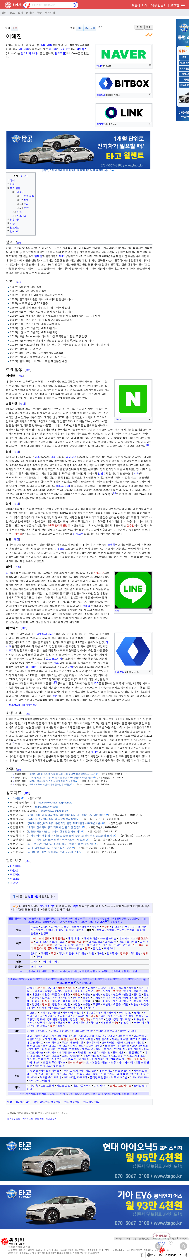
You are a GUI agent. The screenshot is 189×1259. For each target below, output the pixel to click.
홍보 (52, 1025)
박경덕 (117, 991)
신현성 (126, 926)
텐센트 (95, 752)
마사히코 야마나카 (37, 1030)
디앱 (70, 666)
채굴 (39, 12)
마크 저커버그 (127, 938)
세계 (65, 971)
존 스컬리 (138, 945)
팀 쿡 (87, 948)
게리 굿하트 (34, 1035)
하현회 (141, 930)
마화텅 (100, 953)
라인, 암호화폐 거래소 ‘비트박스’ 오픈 (49, 847)
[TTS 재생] (142, 1255)
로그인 (174, 5)
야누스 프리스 (103, 1049)
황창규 (45, 933)
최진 (125, 1004)
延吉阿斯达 (144, 1238)
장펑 (108, 1019)
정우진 (130, 525)
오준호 (46, 997)
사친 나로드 (77, 1045)
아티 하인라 (49, 1049)
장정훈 (137, 1001)
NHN (62, 256)
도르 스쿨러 (47, 1085)
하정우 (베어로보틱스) (52, 1007)
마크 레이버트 (138, 1039)
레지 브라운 (91, 938)
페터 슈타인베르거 (39, 1080)
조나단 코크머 (122, 945)
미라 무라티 (92, 1042)
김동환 (92, 987)
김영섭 (132, 987)
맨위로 (183, 1246)
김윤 (141, 987)
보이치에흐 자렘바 (112, 1042)
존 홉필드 (70, 1059)
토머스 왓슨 (93, 1062)
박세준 (85, 926)
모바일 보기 (51, 1119)
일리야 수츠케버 (71, 1055)
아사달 (119, 1238)
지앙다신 (85, 1019)
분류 (9, 1102)
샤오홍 (48, 1015)
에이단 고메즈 (67, 1052)
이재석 (50, 930)
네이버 (100, 65)
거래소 (51, 633)
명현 (98, 991)
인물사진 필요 (22, 1102)
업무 (87, 971)
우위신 (119, 1015)
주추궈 (41, 1022)
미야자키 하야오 (60, 1030)
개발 (38, 971)
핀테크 (86, 605)
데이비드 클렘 (88, 1070)
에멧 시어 (51, 1052)
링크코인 (101, 124)
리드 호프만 (86, 1039)
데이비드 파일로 (40, 938)
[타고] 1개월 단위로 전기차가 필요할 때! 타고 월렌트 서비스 (77, 170)
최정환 (131, 930)
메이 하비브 (52, 1042)
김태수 (69, 991)
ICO (96, 683)
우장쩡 (130, 1015)
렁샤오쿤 (90, 1012)
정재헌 (46, 1004)
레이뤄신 (81, 953)
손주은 (105, 926)
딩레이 (34, 953)
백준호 (56, 994)
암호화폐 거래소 (30, 53)
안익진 (137, 994)
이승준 (137, 997)
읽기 (72, 28)
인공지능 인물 (91, 1102)
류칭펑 (138, 1012)
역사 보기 (90, 28)
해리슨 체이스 (43, 1065)
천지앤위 (73, 1022)
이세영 (127, 997)
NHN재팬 (99, 572)
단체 (81, 971)
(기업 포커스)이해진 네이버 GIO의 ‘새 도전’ (61, 839)
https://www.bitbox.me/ (53, 810)
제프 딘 (80, 945)
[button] (145, 918)
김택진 (75, 926)
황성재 (91, 1007)
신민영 (107, 994)
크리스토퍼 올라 (135, 1059)
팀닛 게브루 (109, 1062)
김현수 (79, 991)
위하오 (140, 1015)
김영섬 (122, 987)
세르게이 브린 (57, 941)
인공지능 (30, 971)
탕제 (115, 1022)
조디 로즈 (43, 1059)
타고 (174, 1238)
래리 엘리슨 (59, 938)
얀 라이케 (119, 1049)
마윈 (91, 953)
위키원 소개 (27, 1119)
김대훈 (81, 987)
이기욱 (107, 997)
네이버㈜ (46, 44)
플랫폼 (111, 544)
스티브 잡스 (96, 941)
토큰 (55, 695)
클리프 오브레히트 (120, 1085)
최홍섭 (135, 1004)
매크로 (61, 548)
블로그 (59, 485)
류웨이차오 (124, 1012)
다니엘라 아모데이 (83, 1035)
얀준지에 (60, 1015)
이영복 (39, 930)
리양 (61, 953)
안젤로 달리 (84, 1074)
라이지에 (68, 1012)
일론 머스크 (52, 1055)
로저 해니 (109, 948)
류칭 (53, 953)
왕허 (110, 1015)
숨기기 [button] (23, 176)
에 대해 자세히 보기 (23, 705)
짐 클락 (48, 948)
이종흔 (66, 1001)
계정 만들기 (158, 5)
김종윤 (38, 991)
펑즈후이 (126, 1022)
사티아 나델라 (94, 1045)
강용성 (31, 987)
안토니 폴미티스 (127, 941)
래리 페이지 (75, 938)
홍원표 (34, 933)
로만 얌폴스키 (69, 1039)
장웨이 (41, 1019)
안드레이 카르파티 (69, 1049)
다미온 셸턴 (124, 1035)
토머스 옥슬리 (76, 1062)
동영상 (30, 12)
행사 (129, 971)
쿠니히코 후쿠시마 (106, 1030)
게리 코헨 (48, 1035)
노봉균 (89, 991)
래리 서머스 (52, 1039)
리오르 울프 (63, 1085)
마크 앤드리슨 (108, 938)
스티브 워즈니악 (77, 941)
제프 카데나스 (136, 1055)
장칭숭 (74, 1019)
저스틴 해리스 (91, 1055)
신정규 (117, 994)
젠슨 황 (107, 945)
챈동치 (51, 1022)
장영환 (110, 930)
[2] (114, 493)
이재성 (36, 1001)
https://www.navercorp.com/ (54, 802)
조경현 (76, 1004)
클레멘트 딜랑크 (99, 1077)
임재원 (117, 1001)
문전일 (107, 991)
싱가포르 (65, 49)
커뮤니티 (50, 12)
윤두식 (86, 997)
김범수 (102, 473)
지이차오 (98, 1019)
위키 (4, 12)
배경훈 (36, 994)
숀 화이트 (123, 1045)
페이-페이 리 (125, 1062)
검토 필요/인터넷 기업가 (47, 1102)
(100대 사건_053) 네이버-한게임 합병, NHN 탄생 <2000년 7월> (61, 777)
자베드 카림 (45, 945)
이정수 (46, 1001)
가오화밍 (32, 1012)
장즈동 (124, 953)
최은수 (117, 1004)
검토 (75, 906)
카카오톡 (78, 533)
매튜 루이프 (106, 1070)
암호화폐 (42, 633)
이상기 (117, 997)
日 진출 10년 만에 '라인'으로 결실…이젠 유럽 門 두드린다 (61, 843)
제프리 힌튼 (119, 1055)
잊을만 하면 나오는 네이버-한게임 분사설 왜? (54, 831)
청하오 (94, 1022)
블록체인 (106, 971)
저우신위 (139, 1019)
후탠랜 (61, 1025)
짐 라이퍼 (83, 1059)
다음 (53, 456)
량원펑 (79, 1012)
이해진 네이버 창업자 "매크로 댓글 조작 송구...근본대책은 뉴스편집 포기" (70, 835)
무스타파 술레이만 (72, 1042)
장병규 (100, 930)
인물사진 (33, 896)
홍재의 (81, 1007)
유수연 (56, 997)
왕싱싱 (94, 1015)
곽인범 (51, 987)
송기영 (97, 994)
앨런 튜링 (122, 1074)
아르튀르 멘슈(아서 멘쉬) (60, 1074)
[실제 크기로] (149, 65)
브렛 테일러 (50, 1045)
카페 (67, 485)
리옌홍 (70, 953)
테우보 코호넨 (119, 1077)
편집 (80, 28)
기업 (76, 971)
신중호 (116, 926)
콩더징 (39, 956)
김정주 (65, 926)
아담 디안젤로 (140, 1045)
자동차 (45, 971)
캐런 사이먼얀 (100, 1059)
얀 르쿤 (134, 1074)
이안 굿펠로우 (134, 1052)
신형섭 (127, 994)
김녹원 (61, 987)
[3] (55, 682)
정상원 (36, 1004)
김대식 (71, 987)
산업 (70, 971)
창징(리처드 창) (122, 1019)
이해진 (16, 798)
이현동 (107, 1001)
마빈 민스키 (102, 1039)
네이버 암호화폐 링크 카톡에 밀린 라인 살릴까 (52, 781)
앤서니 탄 (36, 966)
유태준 (76, 997)
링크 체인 (31, 666)
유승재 (66, 997)
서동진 (76, 994)
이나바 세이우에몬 (82, 1030)
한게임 (38, 256)
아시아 (58, 971)
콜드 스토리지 (54, 658)
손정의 (34, 961)
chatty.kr (183, 1238)
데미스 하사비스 (49, 1070)
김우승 (55, 926)
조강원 (66, 1004)
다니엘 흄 (32, 1085)
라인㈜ (53, 49)
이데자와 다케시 (50, 961)
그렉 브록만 (63, 1035)
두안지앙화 (53, 1012)
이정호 (56, 1001)
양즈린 (71, 1015)
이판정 (70, 930)
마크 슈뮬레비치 (82, 1085)
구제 (42, 1012)
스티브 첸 (110, 941)
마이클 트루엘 (120, 1039)
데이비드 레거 (70, 1070)
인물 (11, 918)
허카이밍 (42, 1025)
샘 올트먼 (110, 1045)
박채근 (137, 991)
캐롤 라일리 (117, 1059)
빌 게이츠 (41, 941)
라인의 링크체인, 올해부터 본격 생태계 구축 (53, 851)
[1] (147, 445)
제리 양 (69, 945)
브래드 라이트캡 (134, 1042)
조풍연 (121, 930)
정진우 (56, 1004)
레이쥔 (45, 953)
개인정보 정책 (13, 1119)
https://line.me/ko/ (45, 806)
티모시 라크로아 (139, 1077)
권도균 (34, 926)
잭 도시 (58, 945)
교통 (51, 971)
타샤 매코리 (34, 1062)
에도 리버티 (134, 1049)
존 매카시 (56, 1059)
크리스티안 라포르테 (75, 1077)
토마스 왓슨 (75, 948)
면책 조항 (39, 1119)
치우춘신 (106, 1022)
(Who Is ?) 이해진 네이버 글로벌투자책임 (50, 784)
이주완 (76, 1001)
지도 (98, 971)
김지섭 (48, 991)
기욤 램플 (32, 1070)
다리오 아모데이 (105, 1035)
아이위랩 (17, 533)
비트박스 (101, 95)
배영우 (46, 994)
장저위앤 (52, 1019)
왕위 (103, 1015)
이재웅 (60, 930)
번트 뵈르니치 (123, 1070)
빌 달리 (63, 1045)
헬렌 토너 (58, 1065)
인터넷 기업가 (47, 906)
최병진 (107, 1004)
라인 (117, 610)
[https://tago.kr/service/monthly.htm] (78, 149)
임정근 (127, 1001)
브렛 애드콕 (34, 1045)
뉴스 (12, 12)
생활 (92, 971)
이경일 (97, 997)
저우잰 (31, 1022)
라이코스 (71, 456)
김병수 (102, 987)
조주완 (86, 1004)
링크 (56, 662)
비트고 (10, 650)
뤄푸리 (112, 1012)
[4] (14, 743)
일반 (135, 971)
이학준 (80, 930)
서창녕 (86, 994)
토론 (135, 5)
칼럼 (20, 12)
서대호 (66, 994)
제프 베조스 (94, 945)
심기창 (136, 926)
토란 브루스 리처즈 (54, 1062)
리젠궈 (38, 1015)
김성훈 (112, 987)
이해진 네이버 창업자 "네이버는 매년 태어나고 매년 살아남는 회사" (62, 774)
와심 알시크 (84, 1052)
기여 (144, 5)
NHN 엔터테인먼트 (59, 525)
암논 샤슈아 (100, 1085)
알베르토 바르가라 (103, 1074)
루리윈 (102, 1012)
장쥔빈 (64, 1019)
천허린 (84, 1022)
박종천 (127, 991)
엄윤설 (36, 997)
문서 (7, 28)
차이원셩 (135, 953)
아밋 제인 (34, 1049)
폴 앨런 (97, 948)
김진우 (59, 991)
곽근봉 (41, 987)
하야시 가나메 (128, 1030)
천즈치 (61, 1022)
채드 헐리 (60, 948)
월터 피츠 (117, 1052)
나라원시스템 (130, 1238)
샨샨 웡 (39, 1074)
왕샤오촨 (83, 1015)
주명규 (97, 1004)
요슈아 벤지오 (102, 1052)
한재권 (71, 1007)
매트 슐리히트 (35, 1042)
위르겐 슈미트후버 (50, 1077)
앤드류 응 (112, 953)
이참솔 (86, 1001)
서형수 (95, 926)
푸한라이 (139, 1022)
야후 (37, 456)
